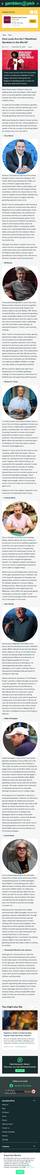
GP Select (5, 1112)
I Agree (20, 1172)
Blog (30, 47)
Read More (31, 1167)
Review (14, 21)
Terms (4, 1116)
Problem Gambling (8, 1132)
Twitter (28, 1086)
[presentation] (31, 12)
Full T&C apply (16, 25)
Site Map (5, 1140)
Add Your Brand (7, 1124)
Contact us (5, 1128)
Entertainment (20, 1047)
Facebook (18, 1086)
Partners (5, 1136)
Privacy (4, 1120)
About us (5, 1105)
